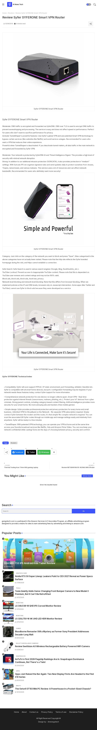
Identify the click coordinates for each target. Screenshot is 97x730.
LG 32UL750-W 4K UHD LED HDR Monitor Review (38, 619)
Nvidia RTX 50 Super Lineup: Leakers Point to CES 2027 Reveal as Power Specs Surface (54, 578)
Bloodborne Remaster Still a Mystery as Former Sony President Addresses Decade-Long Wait (52, 633)
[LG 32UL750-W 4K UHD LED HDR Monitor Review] (8, 619)
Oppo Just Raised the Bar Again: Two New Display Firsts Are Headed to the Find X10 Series (54, 675)
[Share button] (54, 452)
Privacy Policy (47, 712)
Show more (87, 476)
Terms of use (60, 712)
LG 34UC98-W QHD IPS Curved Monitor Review (38, 606)
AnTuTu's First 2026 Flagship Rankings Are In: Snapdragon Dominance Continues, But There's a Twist (49, 660)
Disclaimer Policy (76, 712)
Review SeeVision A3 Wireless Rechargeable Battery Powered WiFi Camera (52, 646)
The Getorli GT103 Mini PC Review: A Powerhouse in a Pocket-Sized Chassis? (53, 689)
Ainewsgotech (53, 722)
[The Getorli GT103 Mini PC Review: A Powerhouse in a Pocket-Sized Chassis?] (8, 689)
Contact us (33, 712)
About (24, 712)
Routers (11, 13)
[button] (88, 4)
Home (4, 13)
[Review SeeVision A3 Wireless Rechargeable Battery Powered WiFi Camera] (8, 646)
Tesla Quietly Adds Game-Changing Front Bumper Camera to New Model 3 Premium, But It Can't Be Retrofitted (52, 592)
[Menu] (3, 4)
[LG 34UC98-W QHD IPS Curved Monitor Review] (8, 606)
